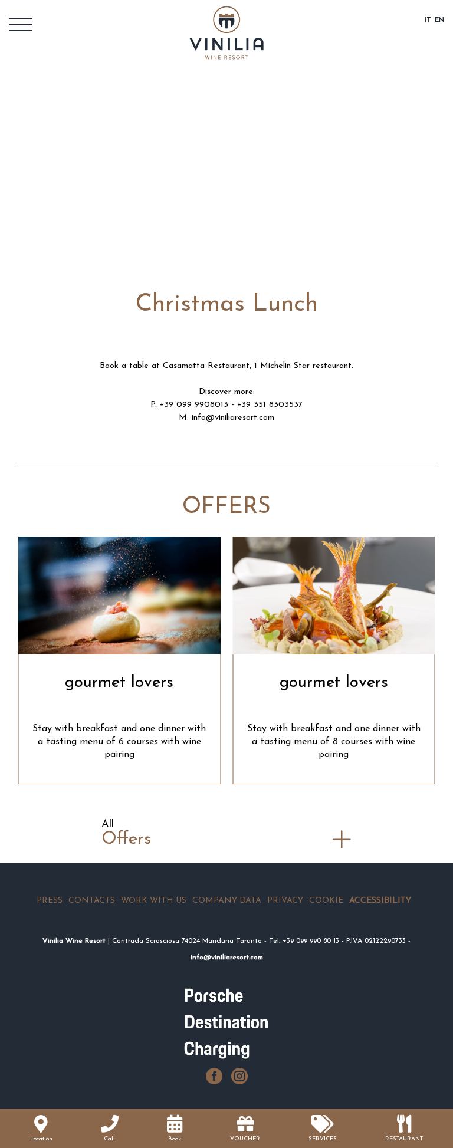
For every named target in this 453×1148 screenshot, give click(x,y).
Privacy (285, 900)
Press (50, 900)
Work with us (153, 900)
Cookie (326, 900)
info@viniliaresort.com (233, 417)
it (428, 20)
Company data (226, 900)
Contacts (91, 900)
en (439, 20)
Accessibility (380, 900)
